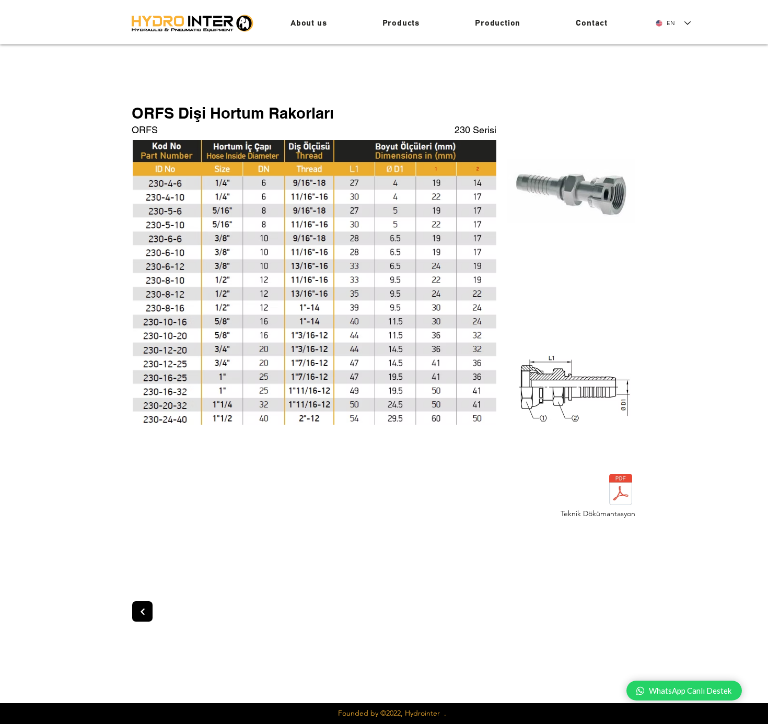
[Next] (142, 611)
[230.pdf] (620, 491)
